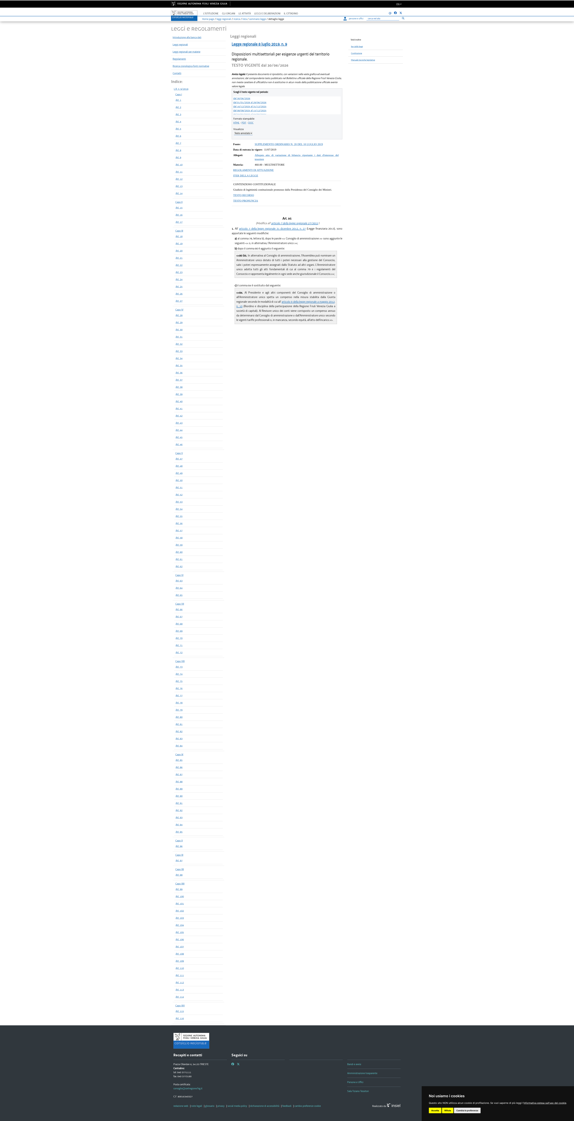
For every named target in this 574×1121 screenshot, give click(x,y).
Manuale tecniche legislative (363, 60)
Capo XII (179, 869)
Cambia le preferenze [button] (467, 1110)
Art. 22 (179, 265)
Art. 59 (179, 544)
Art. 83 (179, 738)
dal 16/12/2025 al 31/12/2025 (249, 106)
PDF (244, 122)
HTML (236, 122)
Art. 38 (179, 387)
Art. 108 (180, 953)
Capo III (179, 230)
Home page (208, 19)
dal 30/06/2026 (241, 98)
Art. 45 (179, 437)
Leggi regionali (180, 44)
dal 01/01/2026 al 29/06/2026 (249, 102)
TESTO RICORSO (243, 195)
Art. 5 (178, 128)
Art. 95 (179, 831)
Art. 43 (179, 422)
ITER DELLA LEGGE (245, 175)
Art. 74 (179, 674)
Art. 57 (179, 530)
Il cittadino (291, 13)
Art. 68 (179, 623)
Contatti (177, 73)
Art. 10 (179, 164)
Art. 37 (179, 379)
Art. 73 (179, 666)
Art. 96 (179, 846)
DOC (251, 122)
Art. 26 (179, 293)
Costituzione (356, 53)
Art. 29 (179, 322)
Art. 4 (178, 121)
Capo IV (179, 309)
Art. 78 (179, 702)
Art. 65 (179, 595)
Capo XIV (180, 1005)
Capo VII (179, 603)
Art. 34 (179, 358)
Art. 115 (180, 1011)
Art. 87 (179, 774)
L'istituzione (211, 13)
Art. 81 (179, 724)
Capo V (179, 453)
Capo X (179, 840)
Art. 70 (179, 638)
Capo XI (179, 855)
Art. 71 (179, 645)
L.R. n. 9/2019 (181, 89)
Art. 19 (179, 243)
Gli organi (228, 13)
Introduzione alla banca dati (187, 37)
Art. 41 (179, 408)
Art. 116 (180, 1018)
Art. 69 (179, 631)
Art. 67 (179, 616)
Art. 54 (179, 509)
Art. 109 (180, 961)
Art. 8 (178, 150)
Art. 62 (179, 566)
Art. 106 (180, 939)
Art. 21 (179, 257)
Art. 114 (180, 996)
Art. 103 (180, 918)
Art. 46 (179, 444)
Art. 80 (179, 717)
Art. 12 (179, 179)
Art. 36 (179, 372)
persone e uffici (356, 18)
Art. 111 (180, 975)
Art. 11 (179, 171)
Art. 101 (180, 903)
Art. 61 (179, 559)
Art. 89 (179, 788)
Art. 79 (179, 709)
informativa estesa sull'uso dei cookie (545, 1102)
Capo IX (179, 754)
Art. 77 (179, 695)
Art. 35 (179, 365)
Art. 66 (179, 609)
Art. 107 (180, 946)
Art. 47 (179, 458)
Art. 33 (179, 351)
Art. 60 (179, 552)
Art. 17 (179, 222)
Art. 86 (179, 767)
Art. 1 (178, 100)
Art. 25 (179, 286)
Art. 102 (180, 910)
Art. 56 (179, 523)
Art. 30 (179, 329)
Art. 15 (179, 207)
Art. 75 (179, 681)
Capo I (178, 94)
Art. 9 (178, 157)
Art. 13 (179, 186)
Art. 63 (179, 580)
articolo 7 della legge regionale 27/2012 (294, 223)
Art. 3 (178, 114)
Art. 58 (179, 537)
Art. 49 (179, 473)
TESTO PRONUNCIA (245, 200)
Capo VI (179, 575)
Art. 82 (179, 731)
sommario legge (257, 19)
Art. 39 (179, 394)
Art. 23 (179, 272)
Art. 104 (180, 925)
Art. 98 (179, 874)
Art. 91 (179, 803)
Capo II (179, 202)
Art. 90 (179, 796)
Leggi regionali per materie (186, 51)
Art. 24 (179, 279)
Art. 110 (180, 968)
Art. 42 (179, 415)
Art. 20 (179, 250)
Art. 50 (179, 480)
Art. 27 (179, 301)
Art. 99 (179, 889)
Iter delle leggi (357, 46)
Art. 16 (179, 214)
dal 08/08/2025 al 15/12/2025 (249, 110)
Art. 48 (179, 466)
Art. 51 (179, 487)
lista (244, 19)
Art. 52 (179, 494)
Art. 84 (179, 745)
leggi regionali (223, 19)
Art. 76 (179, 688)
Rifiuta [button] (447, 1110)
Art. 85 (179, 760)
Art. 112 (180, 982)
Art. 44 (179, 430)
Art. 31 (179, 336)
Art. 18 (179, 236)
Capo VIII (180, 661)
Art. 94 (179, 824)
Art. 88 (179, 781)
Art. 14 (179, 193)
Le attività (245, 13)
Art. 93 (179, 817)
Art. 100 (180, 896)
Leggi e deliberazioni (267, 13)
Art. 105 (180, 932)
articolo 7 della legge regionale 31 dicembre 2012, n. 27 (272, 228)
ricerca (236, 19)
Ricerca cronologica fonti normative (191, 66)
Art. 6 (178, 136)
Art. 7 (178, 143)
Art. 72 (179, 652)
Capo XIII (179, 883)
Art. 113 (180, 989)
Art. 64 (179, 587)
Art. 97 (179, 860)
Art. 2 (178, 107)
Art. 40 (179, 401)
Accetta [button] (435, 1110)
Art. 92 (179, 810)
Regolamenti (179, 59)
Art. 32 (179, 344)
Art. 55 (179, 516)
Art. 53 (179, 501)
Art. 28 (179, 315)
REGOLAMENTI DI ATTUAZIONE (253, 170)
